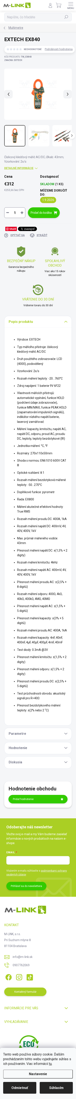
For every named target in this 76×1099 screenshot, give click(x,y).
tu (50, 1064)
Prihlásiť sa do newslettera (26, 886)
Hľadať (66, 17)
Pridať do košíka (41, 212)
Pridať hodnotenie (23, 799)
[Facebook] (8, 976)
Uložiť (13, 228)
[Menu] (70, 5)
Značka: (13, 60)
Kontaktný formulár (25, 991)
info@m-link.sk (23, 957)
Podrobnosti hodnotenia (59, 49)
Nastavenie (38, 1074)
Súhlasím (56, 1088)
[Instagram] (18, 976)
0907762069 (21, 965)
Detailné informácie (18, 168)
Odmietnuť (19, 1088)
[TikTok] (29, 976)
